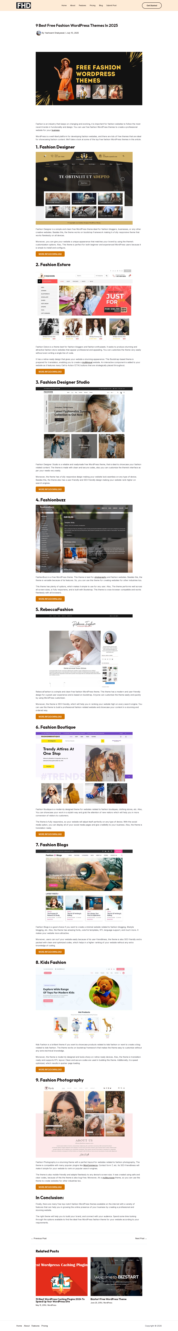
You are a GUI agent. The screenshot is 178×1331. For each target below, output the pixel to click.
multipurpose (108, 1177)
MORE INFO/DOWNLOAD (50, 254)
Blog (101, 5)
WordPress (51, 1305)
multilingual (87, 362)
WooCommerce (90, 1165)
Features (82, 5)
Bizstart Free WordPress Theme (109, 1299)
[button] (152, 5)
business (56, 130)
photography (100, 577)
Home (64, 5)
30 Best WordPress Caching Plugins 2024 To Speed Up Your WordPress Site (60, 1300)
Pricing (92, 5)
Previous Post (38, 1238)
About (72, 5)
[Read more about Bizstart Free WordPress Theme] (116, 1276)
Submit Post (111, 5)
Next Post (141, 1238)
